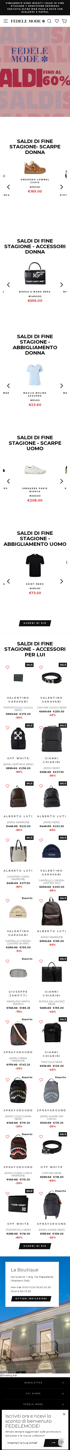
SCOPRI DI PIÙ (35, 623)
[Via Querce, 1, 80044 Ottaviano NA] (35, 1314)
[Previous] (9, 187)
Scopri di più (35, 1246)
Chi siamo (33, 1393)
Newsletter (33, 1383)
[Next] (61, 187)
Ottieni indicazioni (31, 1298)
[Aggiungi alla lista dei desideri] (7, 667)
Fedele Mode (33, 1404)
